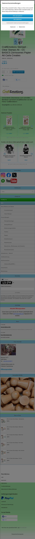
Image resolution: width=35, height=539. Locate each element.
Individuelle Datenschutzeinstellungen (18, 23)
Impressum (12, 27)
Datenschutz (22, 27)
